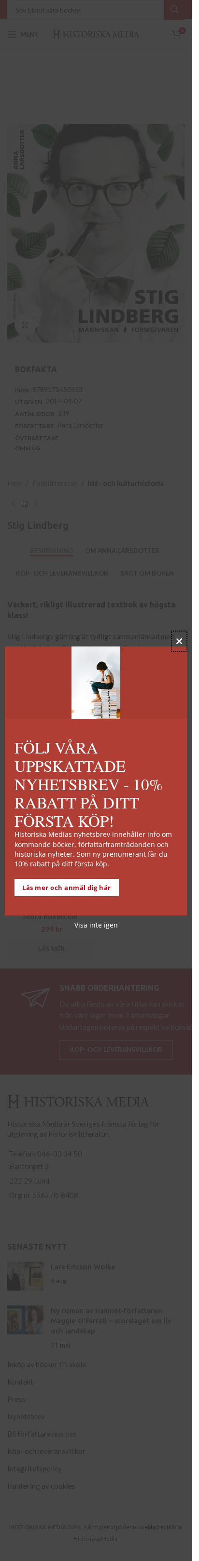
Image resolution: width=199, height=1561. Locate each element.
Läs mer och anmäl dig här (66, 887)
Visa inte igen (96, 924)
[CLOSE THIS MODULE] (179, 641)
